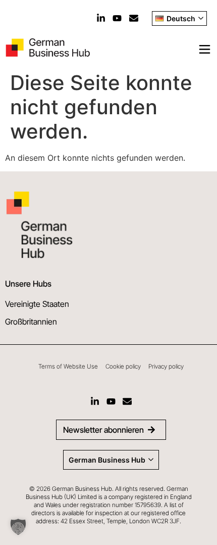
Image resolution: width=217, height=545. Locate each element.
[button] (18, 527)
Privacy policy (166, 366)
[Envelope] (134, 18)
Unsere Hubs (28, 284)
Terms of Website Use (68, 366)
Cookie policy (123, 366)
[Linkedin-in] (101, 18)
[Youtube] (117, 18)
